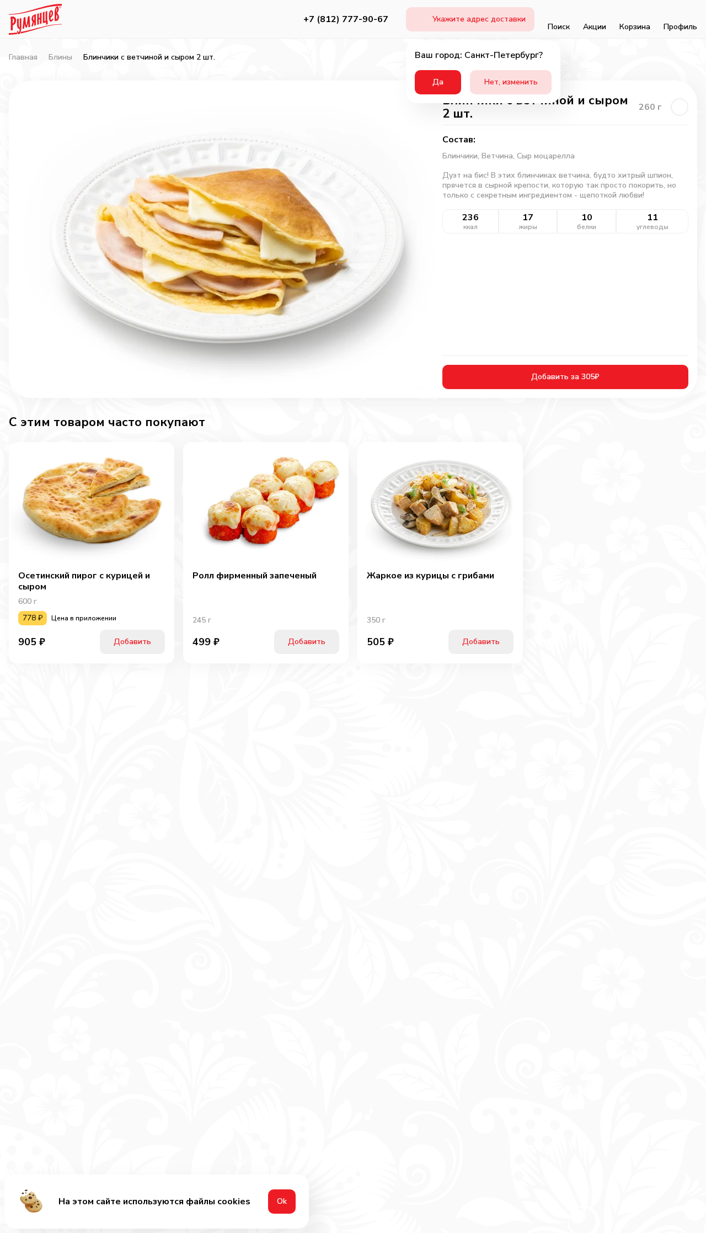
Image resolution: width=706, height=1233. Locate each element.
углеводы (652, 227)
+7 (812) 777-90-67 (345, 19)
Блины (60, 57)
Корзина (634, 27)
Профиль (680, 27)
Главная (23, 57)
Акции (594, 27)
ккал (470, 227)
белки (586, 227)
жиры (528, 227)
